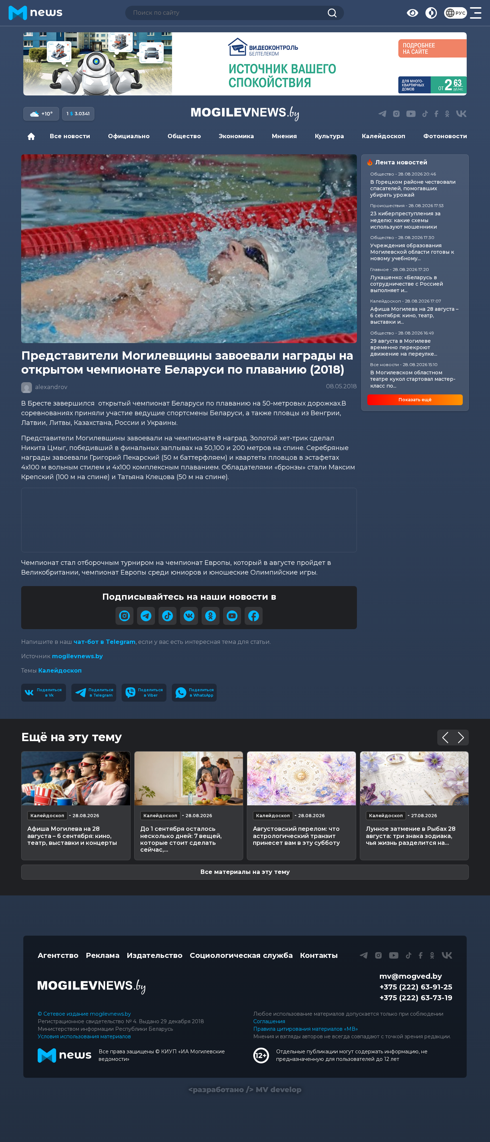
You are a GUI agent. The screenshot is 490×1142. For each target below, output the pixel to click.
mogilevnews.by (77, 656)
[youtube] (232, 616)
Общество (184, 136)
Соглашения (269, 1021)
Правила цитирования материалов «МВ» (305, 1029)
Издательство (155, 955)
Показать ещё (415, 399)
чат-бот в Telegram (105, 641)
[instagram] (124, 616)
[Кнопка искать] (332, 13)
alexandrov (50, 387)
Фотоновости (445, 136)
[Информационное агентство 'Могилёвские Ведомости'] (245, 113)
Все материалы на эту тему (245, 872)
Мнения (284, 136)
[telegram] (146, 616)
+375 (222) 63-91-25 (416, 987)
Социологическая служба (241, 955)
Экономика (236, 136)
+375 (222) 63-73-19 (416, 997)
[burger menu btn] (475, 13)
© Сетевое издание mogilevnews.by (84, 1014)
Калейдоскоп (383, 136)
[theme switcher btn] (431, 13)
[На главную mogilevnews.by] (35, 13)
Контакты (319, 955)
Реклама (102, 955)
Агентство (58, 955)
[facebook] (254, 616)
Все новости (70, 136)
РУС (460, 13)
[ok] (211, 616)
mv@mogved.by (411, 976)
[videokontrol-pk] (245, 63)
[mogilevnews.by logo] (91, 986)
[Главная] (33, 136)
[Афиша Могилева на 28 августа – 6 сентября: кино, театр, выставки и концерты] (76, 778)
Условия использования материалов (84, 1036)
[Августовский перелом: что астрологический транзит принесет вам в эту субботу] (301, 778)
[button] (230, 87)
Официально (129, 136)
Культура (329, 136)
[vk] (189, 616)
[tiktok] (167, 616)
